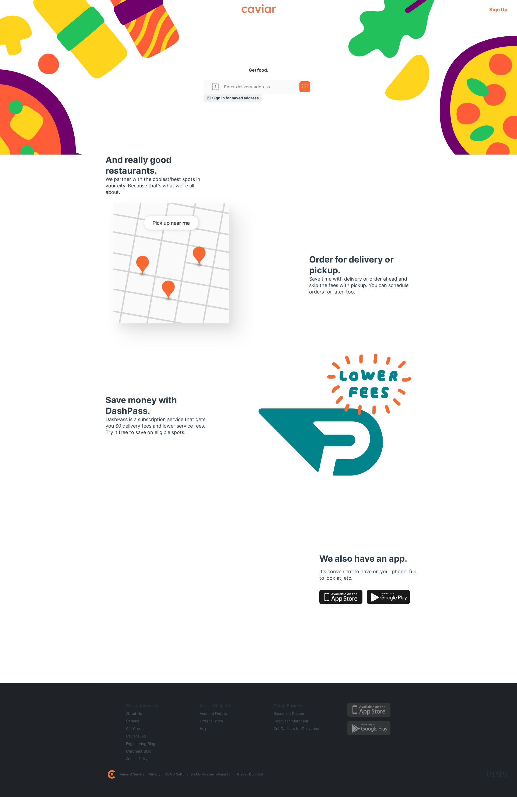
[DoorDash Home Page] (111, 774)
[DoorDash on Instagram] (503, 774)
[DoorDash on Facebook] (490, 774)
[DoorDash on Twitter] (497, 774)
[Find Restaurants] (304, 86)
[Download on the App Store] (340, 597)
